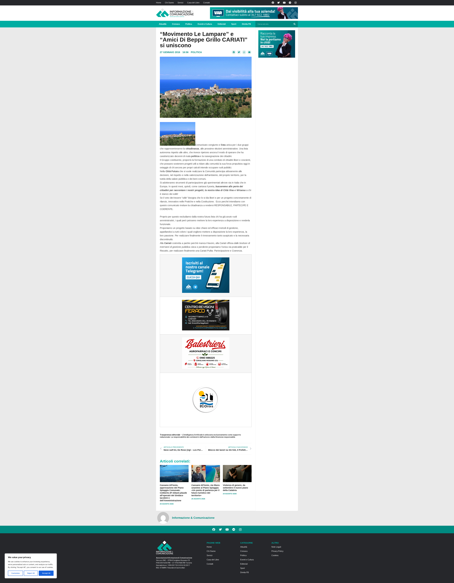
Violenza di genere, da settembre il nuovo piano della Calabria (235, 487)
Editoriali (222, 24)
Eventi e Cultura (205, 24)
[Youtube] (284, 2)
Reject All (31, 573)
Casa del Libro (193, 3)
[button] (234, 52)
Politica (188, 24)
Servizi (180, 3)
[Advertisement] (276, 95)
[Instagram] (295, 2)
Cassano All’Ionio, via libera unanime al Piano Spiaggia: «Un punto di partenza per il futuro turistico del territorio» (205, 490)
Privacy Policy (277, 551)
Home (158, 3)
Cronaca (176, 24)
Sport (233, 24)
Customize (15, 573)
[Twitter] (278, 2)
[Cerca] (294, 24)
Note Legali (276, 547)
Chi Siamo (169, 3)
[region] (31, 565)
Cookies (274, 555)
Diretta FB (246, 24)
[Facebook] (273, 2)
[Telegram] (290, 2)
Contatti (206, 3)
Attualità (162, 24)
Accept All (46, 573)
